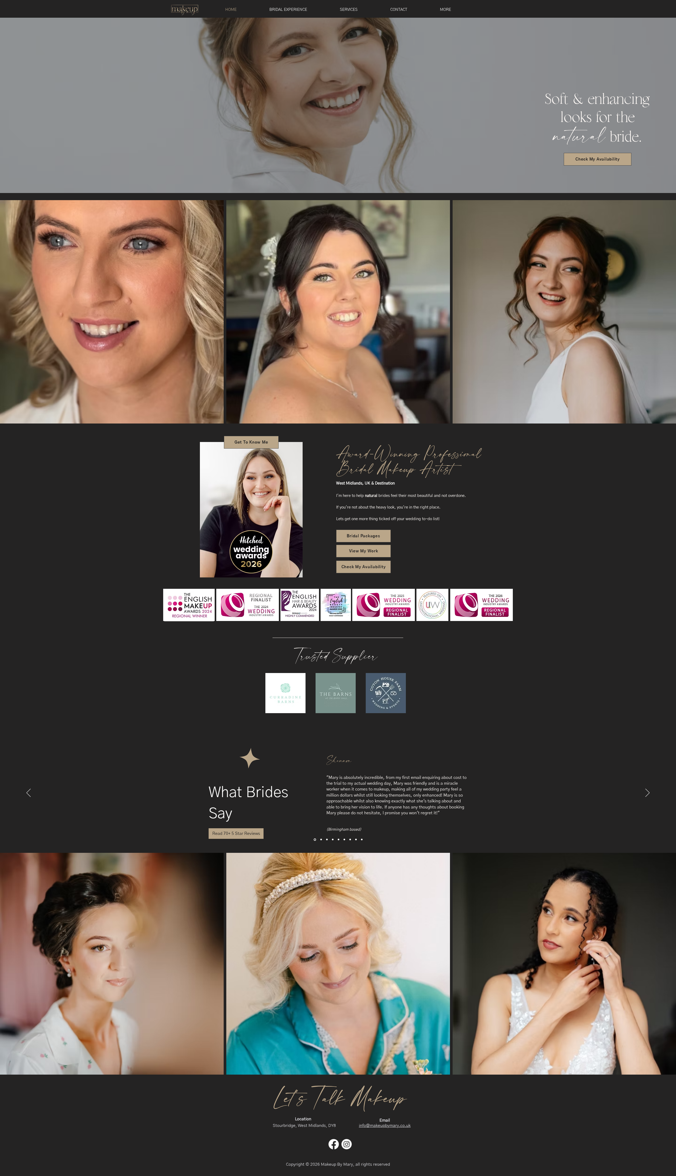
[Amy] (338, 839)
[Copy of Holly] (350, 839)
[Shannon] (314, 839)
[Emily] (333, 839)
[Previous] (28, 793)
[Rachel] (356, 839)
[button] (348, 10)
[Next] (647, 793)
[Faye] (327, 839)
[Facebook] (333, 1144)
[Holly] (344, 839)
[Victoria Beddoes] (362, 839)
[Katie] (321, 839)
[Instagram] (346, 1144)
